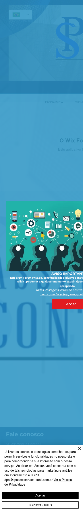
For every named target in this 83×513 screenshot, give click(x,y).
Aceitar (40, 495)
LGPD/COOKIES (40, 505)
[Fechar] (76, 451)
